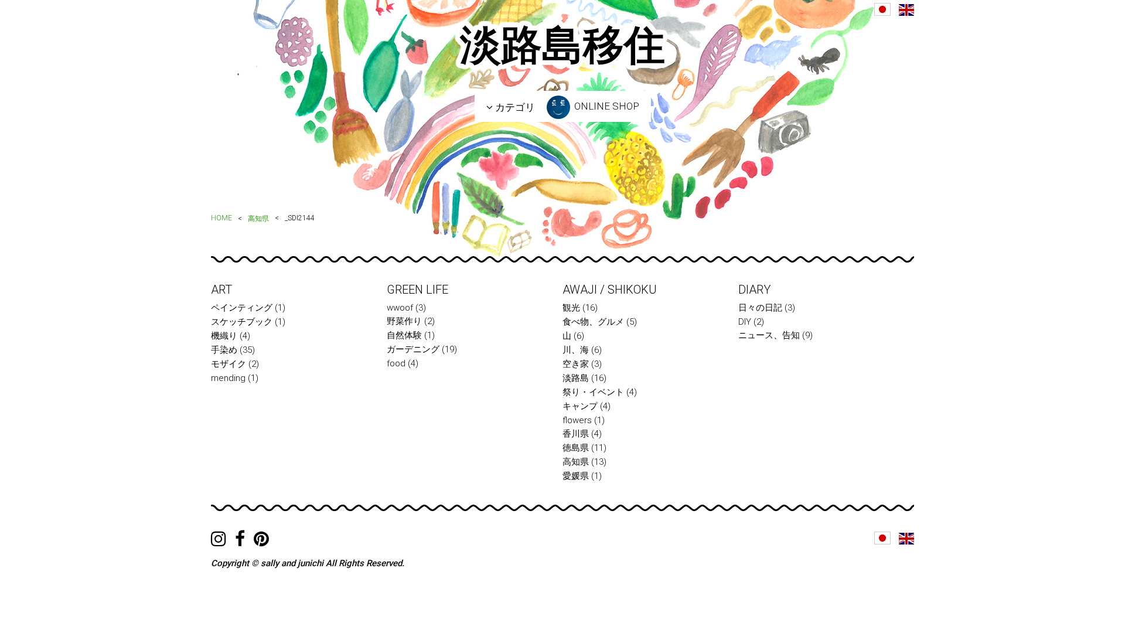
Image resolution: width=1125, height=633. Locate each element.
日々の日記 (760, 307)
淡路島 (575, 378)
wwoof (400, 307)
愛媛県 (575, 476)
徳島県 (575, 448)
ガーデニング (413, 349)
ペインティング (241, 307)
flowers (577, 420)
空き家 (575, 364)
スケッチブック (241, 321)
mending (228, 378)
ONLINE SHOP (605, 106)
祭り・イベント (593, 392)
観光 (571, 307)
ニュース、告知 (769, 335)
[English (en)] (906, 10)
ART (221, 290)
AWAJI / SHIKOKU (609, 290)
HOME (221, 218)
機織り (224, 336)
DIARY (754, 290)
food (396, 363)
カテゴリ (514, 107)
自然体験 (404, 335)
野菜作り (404, 321)
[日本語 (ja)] (882, 9)
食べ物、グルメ (593, 321)
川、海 (575, 350)
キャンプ (580, 406)
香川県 (575, 433)
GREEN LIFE (417, 290)
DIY (744, 321)
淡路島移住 (562, 45)
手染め (224, 350)
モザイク (228, 364)
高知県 (258, 219)
